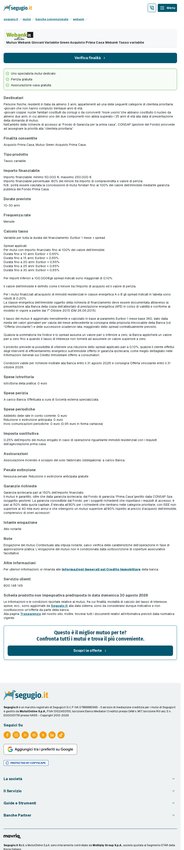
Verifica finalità (87, 57)
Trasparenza (30, 614)
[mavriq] (12, 836)
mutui (27, 19)
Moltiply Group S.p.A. (107, 845)
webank (78, 19)
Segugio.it (59, 606)
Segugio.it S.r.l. (14, 845)
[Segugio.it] (26, 695)
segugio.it (11, 19)
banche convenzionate (51, 19)
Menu (171, 8)
